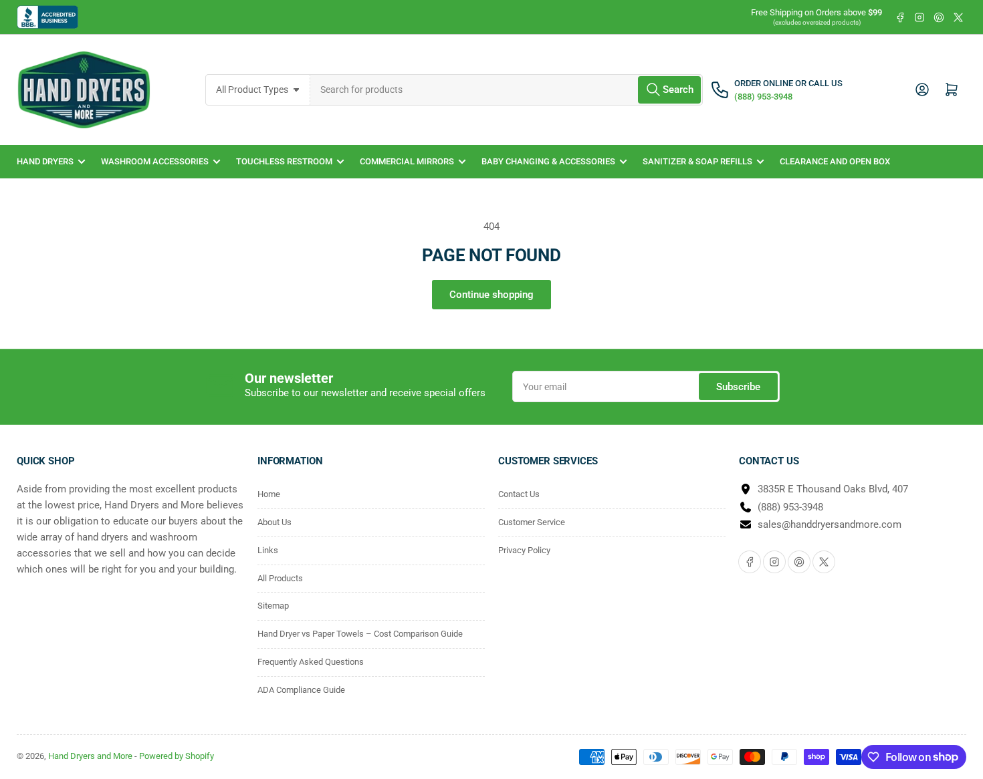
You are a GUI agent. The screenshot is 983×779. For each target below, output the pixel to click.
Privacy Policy (524, 550)
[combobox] (506, 90)
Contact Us (519, 494)
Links (267, 550)
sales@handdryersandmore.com (829, 524)
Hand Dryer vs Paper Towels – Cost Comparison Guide (360, 634)
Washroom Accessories (155, 161)
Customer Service (531, 522)
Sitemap (273, 606)
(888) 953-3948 (790, 507)
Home (268, 494)
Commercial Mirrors (407, 161)
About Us (274, 522)
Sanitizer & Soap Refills (697, 161)
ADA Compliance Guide (301, 690)
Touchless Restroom (284, 161)
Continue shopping (491, 295)
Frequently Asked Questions (310, 662)
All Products (280, 578)
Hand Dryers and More (91, 756)
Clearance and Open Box (835, 161)
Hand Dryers (45, 161)
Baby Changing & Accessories (548, 161)
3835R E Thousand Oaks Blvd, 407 (833, 489)
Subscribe (738, 387)
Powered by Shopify (176, 756)
